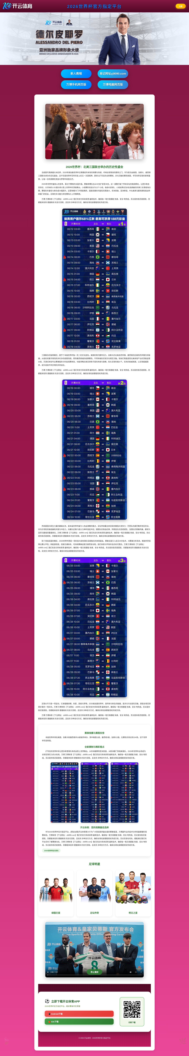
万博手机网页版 (76, 84)
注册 (180, 6)
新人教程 (76, 73)
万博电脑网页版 (113, 84)
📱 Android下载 (55, 1014)
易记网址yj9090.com (113, 73)
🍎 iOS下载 (53, 1022)
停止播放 (94, 972)
